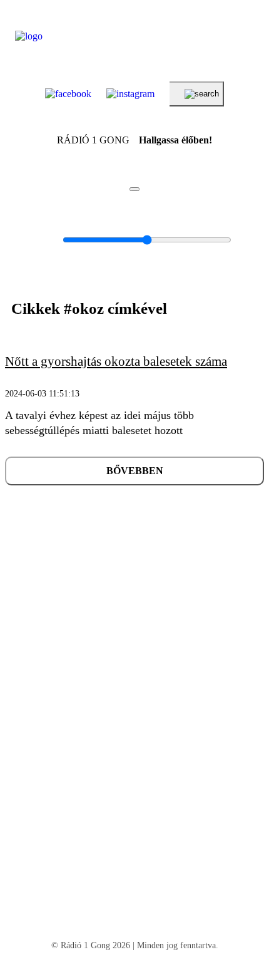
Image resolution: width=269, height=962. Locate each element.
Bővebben (134, 470)
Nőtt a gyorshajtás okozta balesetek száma (116, 361)
